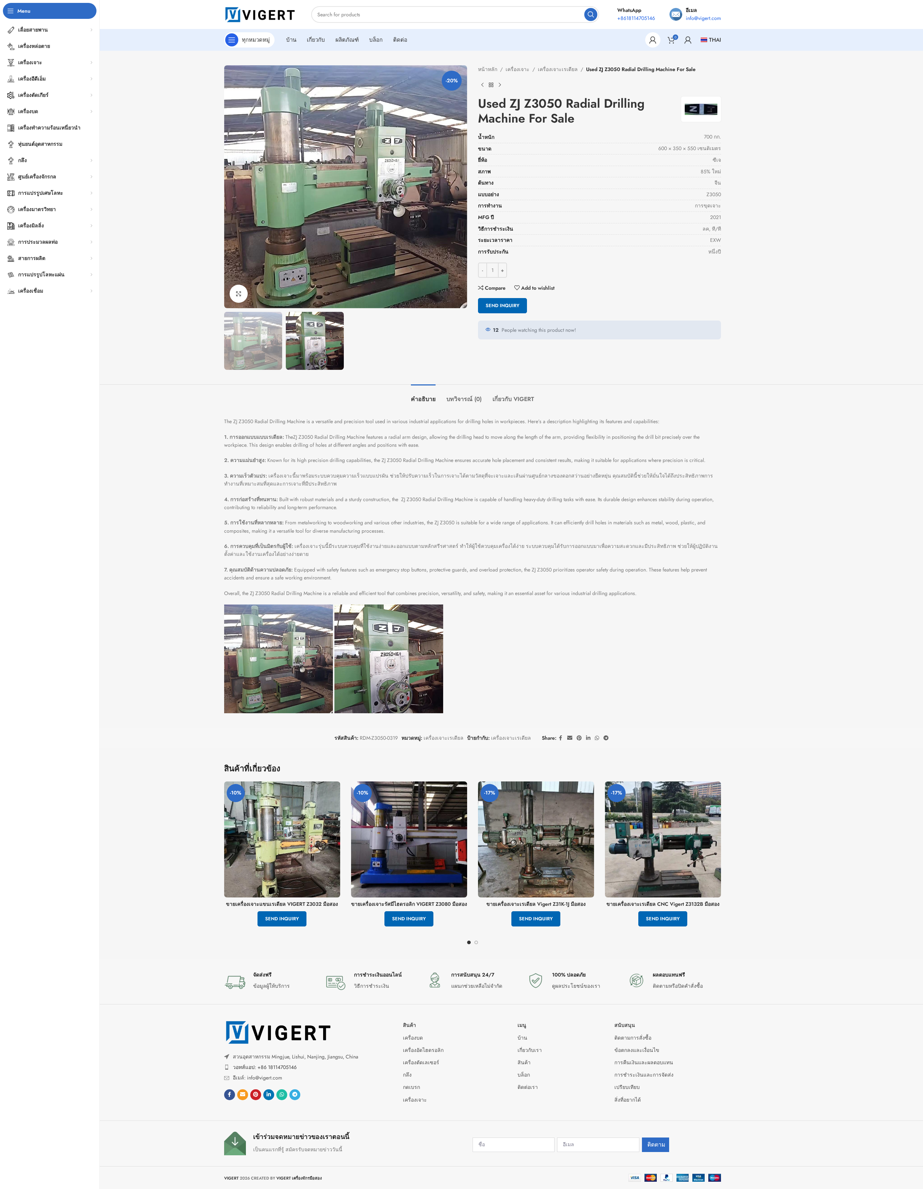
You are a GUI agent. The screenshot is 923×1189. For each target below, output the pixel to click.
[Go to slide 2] (476, 942)
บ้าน (522, 1037)
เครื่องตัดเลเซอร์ (421, 1062)
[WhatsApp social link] (597, 738)
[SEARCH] (590, 14)
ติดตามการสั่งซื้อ (632, 1037)
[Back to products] (491, 84)
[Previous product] (482, 84)
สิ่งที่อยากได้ (627, 1099)
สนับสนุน (624, 1025)
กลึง (407, 1074)
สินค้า (409, 1025)
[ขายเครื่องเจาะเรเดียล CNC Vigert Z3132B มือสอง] (663, 839)
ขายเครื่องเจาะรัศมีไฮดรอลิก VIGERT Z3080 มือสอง (409, 904)
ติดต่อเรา (528, 1087)
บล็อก (524, 1074)
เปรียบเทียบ (627, 1087)
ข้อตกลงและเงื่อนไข (636, 1050)
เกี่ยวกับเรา (530, 1050)
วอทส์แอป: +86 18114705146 (265, 1067)
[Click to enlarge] (239, 294)
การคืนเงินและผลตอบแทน (643, 1062)
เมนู (522, 1025)
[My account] (653, 40)
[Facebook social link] (560, 738)
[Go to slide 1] (469, 942)
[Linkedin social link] (588, 738)
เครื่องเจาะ (518, 69)
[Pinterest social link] (579, 738)
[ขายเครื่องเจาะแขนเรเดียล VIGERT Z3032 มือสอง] (282, 839)
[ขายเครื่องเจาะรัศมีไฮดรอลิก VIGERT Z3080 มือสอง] (409, 839)
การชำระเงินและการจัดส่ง (643, 1074)
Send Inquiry (502, 305)
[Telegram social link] (606, 738)
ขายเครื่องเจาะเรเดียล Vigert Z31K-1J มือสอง (536, 904)
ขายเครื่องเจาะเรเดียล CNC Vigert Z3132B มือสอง (663, 904)
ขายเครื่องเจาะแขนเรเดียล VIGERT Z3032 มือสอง (282, 904)
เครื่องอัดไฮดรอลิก (423, 1050)
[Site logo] (260, 13)
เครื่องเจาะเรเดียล (558, 69)
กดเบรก (411, 1087)
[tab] (423, 395)
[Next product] (499, 84)
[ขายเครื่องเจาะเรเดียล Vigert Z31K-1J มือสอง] (536, 839)
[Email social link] (569, 738)
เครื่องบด (413, 1037)
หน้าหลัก (487, 69)
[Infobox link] (271, 982)
